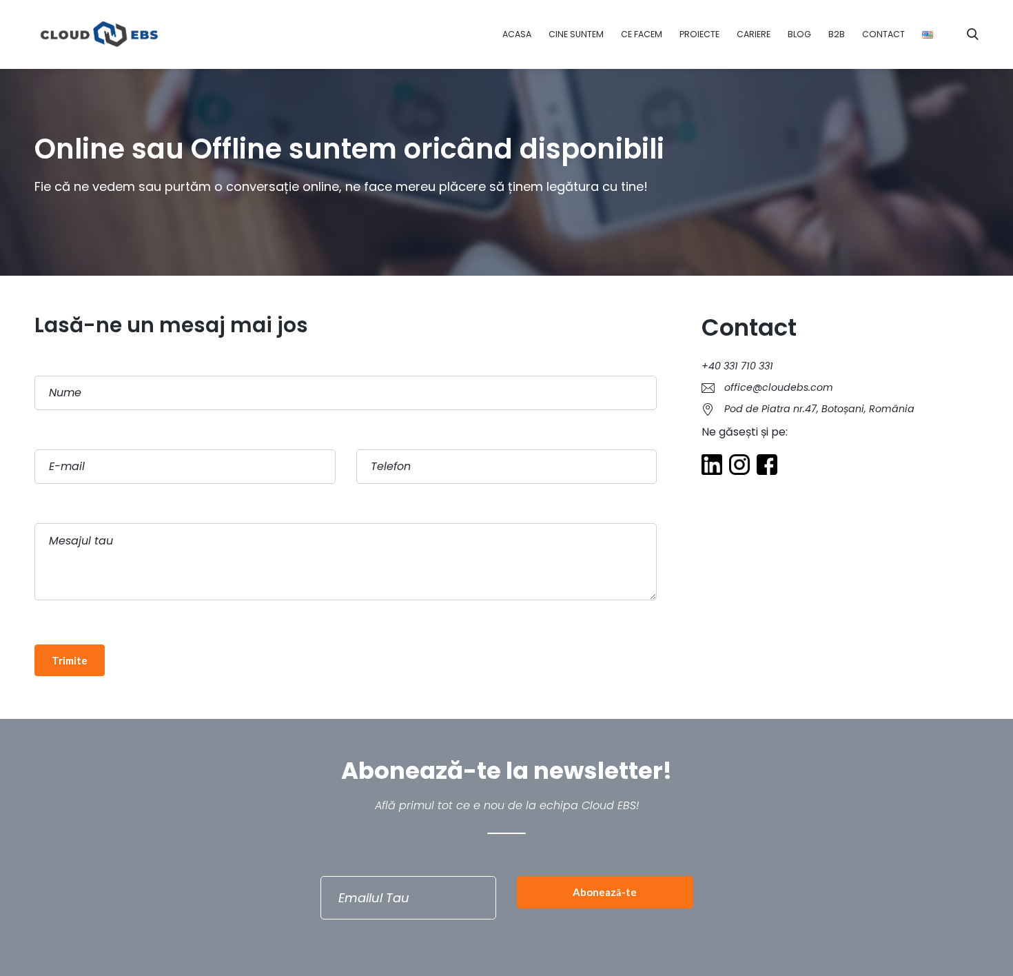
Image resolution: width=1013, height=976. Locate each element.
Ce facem (641, 34)
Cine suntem (576, 34)
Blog (799, 34)
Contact (883, 34)
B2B (836, 34)
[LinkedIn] (712, 466)
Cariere (753, 34)
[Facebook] (767, 466)
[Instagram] (739, 466)
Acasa (516, 34)
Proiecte (699, 34)
